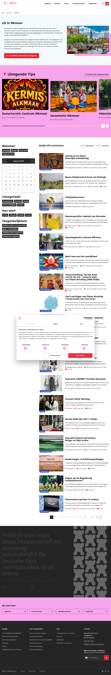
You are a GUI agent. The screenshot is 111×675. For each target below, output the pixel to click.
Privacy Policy (32, 671)
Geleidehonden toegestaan (12, 233)
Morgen (14, 150)
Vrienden (13, 215)
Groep (5, 215)
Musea (4, 646)
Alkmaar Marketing (35, 646)
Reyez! (15, 671)
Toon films (105, 146)
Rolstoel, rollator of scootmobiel (14, 225)
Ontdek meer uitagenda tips (97, 74)
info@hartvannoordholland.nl (94, 644)
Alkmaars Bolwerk (35, 643)
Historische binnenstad (10, 636)
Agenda (48, 8)
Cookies (23, 671)
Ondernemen (30, 2)
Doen (66, 8)
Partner (28, 215)
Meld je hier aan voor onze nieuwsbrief (28, 33)
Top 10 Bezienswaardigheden (12, 633)
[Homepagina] (2, 12)
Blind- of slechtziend (10, 229)
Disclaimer (42, 671)
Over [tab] (81, 324)
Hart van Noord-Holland (37, 633)
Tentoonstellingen (9, 205)
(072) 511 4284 (89, 641)
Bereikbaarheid (64, 611)
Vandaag (6, 150)
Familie (20, 215)
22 (31, 181)
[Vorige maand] (4, 161)
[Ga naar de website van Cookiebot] (85, 318)
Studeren (43, 2)
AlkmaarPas (89, 146)
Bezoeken (8, 2)
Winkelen (5, 643)
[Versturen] (32, 588)
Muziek (25, 201)
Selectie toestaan (55, 355)
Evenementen (7, 201)
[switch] (45, 348)
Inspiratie (92, 8)
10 (85, 517)
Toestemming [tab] (29, 324)
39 (96, 517)
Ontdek (57, 8)
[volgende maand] (32, 161)
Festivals (18, 201)
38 (92, 517)
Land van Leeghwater (9, 640)
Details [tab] (55, 324)
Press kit (59, 636)
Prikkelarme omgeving (11, 236)
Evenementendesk (35, 636)
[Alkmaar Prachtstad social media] (102, 671)
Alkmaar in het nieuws (64, 643)
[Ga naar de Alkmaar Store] (107, 7)
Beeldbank (60, 640)
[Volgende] (100, 517)
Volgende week (8, 154)
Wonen (19, 2)
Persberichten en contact (65, 633)
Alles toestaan (80, 355)
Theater (21, 205)
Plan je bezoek (78, 8)
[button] (105, 2)
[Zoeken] (103, 7)
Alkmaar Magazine (35, 650)
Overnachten (36, 611)
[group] (25, 100)
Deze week (23, 150)
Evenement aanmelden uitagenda (23, 56)
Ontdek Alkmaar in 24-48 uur (12, 650)
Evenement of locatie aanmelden (40, 640)
